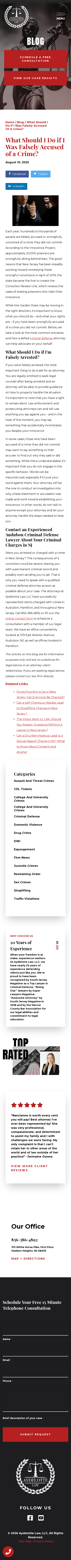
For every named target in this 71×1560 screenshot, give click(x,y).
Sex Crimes (22, 882)
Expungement (24, 849)
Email (7, 1360)
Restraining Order (27, 874)
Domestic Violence (28, 824)
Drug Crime (22, 833)
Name (7, 1339)
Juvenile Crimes (26, 865)
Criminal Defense (27, 816)
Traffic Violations (26, 898)
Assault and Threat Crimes (34, 780)
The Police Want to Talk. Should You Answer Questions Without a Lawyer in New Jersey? (39, 725)
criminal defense (41, 338)
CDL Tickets (23, 789)
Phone (8, 1380)
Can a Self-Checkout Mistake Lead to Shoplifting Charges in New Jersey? (40, 708)
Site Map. (24, 1541)
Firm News (22, 857)
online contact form (19, 618)
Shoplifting (22, 890)
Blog (20, 122)
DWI (17, 841)
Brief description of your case (23, 1418)
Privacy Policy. (43, 1541)
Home (10, 122)
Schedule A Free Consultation (35, 59)
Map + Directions (28, 1258)
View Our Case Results (35, 78)
